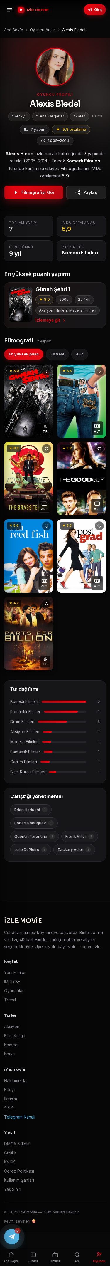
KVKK (9, 1161)
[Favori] (46, 371)
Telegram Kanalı (19, 1116)
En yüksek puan (24, 354)
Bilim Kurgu (14, 1035)
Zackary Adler (73, 849)
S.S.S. (9, 1107)
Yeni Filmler (15, 972)
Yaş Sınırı (12, 1189)
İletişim (10, 1098)
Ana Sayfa (11, 1261)
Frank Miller (78, 836)
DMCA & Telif (17, 1143)
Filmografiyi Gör (38, 192)
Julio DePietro (29, 849)
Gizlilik (10, 1152)
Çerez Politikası (19, 1170)
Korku (9, 1053)
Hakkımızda (15, 1080)
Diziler (55, 1261)
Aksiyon (11, 1026)
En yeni (57, 354)
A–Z (79, 354)
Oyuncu (99, 1261)
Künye (10, 1089)
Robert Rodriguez (33, 822)
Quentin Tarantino (33, 836)
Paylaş (90, 192)
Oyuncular (14, 990)
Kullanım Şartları (19, 1180)
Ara (77, 1261)
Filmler (33, 1261)
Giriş (98, 9)
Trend (10, 999)
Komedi (11, 1044)
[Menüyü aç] (9, 10)
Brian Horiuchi (29, 809)
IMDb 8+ (12, 981)
